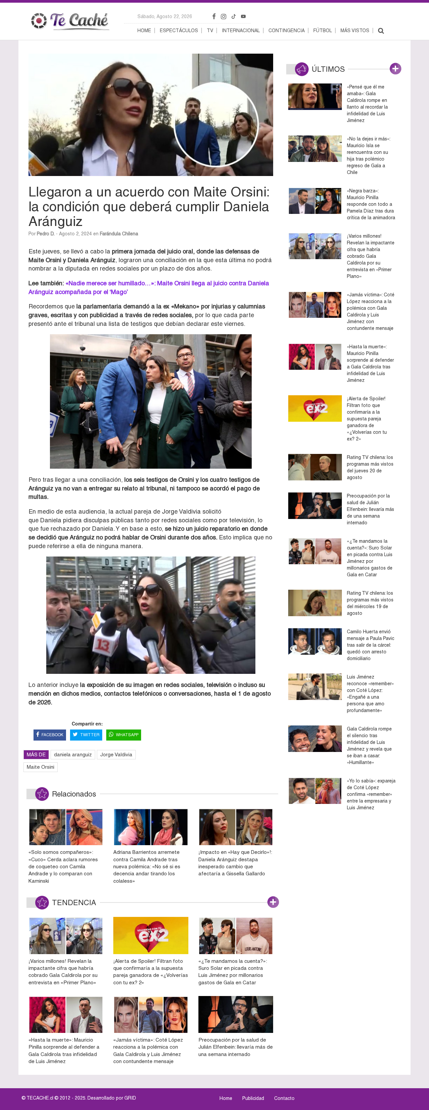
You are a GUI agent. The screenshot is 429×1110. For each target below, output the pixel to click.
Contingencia (286, 30)
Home (144, 30)
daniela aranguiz (73, 754)
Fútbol (322, 30)
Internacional (241, 30)
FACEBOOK (52, 735)
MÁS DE (36, 754)
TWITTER (90, 735)
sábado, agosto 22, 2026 (164, 16)
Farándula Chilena (119, 233)
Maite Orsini (40, 767)
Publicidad (253, 1098)
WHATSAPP (127, 735)
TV (210, 30)
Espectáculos (179, 30)
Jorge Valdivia (116, 754)
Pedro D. (46, 233)
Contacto (284, 1098)
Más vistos (355, 30)
